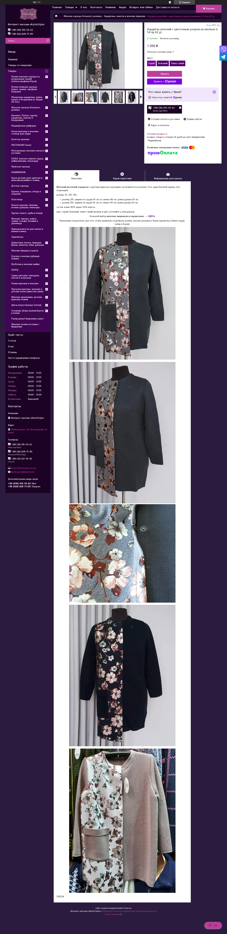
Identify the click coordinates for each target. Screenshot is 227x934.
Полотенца (17, 199)
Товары (69, 7)
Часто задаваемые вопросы (24, 357)
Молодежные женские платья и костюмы (27, 151)
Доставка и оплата (167, 7)
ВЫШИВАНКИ (18, 172)
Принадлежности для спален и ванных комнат (27, 230)
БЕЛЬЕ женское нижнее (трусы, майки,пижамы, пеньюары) (27, 159)
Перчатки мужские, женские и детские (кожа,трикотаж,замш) (27, 290)
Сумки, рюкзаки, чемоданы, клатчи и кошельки (25, 276)
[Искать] (47, 41)
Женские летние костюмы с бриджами (25, 325)
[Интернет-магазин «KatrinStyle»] (28, 13)
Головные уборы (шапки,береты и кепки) (27, 311)
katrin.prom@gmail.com (23, 471)
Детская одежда (20, 185)
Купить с (159, 81)
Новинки (111, 7)
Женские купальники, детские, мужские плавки (26, 298)
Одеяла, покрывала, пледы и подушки (26, 192)
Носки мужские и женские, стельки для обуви (25, 132)
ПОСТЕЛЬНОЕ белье (21, 145)
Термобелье (17, 237)
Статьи (12, 340)
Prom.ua (127, 908)
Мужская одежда (20, 166)
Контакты (96, 7)
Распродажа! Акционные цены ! (27, 318)
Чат (216, 925)
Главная (57, 7)
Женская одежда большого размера (83, 16)
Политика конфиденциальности (142, 911)
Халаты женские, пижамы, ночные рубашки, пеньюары (25, 206)
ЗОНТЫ (14, 269)
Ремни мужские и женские (25, 283)
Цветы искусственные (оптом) (26, 305)
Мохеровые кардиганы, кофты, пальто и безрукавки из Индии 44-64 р (27, 99)
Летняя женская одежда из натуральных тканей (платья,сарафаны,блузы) (25, 79)
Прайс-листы (15, 334)
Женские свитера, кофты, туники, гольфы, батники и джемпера (24, 221)
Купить (165, 74)
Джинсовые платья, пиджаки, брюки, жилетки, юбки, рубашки (27, 243)
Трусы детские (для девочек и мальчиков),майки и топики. (26, 179)
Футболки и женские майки (25, 264)
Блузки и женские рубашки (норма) (25, 257)
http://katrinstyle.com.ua (23, 468)
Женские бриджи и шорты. (25, 250)
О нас (83, 7)
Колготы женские (20, 139)
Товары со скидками (19, 65)
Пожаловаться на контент (113, 911)
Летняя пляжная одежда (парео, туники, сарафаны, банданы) (24, 89)
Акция (122, 7)
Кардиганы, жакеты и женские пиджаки (124, 16)
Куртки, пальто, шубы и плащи (27, 213)
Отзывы (12, 352)
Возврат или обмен (141, 7)
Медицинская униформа (23, 125)
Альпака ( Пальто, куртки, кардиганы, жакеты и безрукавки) (24, 118)
